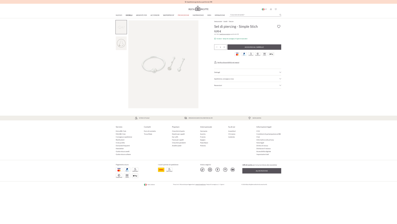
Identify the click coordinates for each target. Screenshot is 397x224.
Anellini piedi (176, 146)
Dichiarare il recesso (263, 148)
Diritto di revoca (262, 146)
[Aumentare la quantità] (224, 47)
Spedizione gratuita (224, 34)
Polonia (203, 146)
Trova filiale (148, 134)
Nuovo (119, 15)
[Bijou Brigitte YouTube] (232, 170)
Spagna (202, 140)
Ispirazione (220, 15)
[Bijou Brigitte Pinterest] (225, 170)
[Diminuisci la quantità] (216, 47)
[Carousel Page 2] (121, 43)
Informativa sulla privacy (265, 140)
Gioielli (129, 15)
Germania (203, 131)
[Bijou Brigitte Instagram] (210, 170)
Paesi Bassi (204, 143)
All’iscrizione (262, 171)
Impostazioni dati (262, 154)
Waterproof (168, 15)
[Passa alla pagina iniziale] (198, 8)
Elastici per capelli (178, 134)
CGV (258, 131)
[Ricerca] (280, 14)
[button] (270, 9)
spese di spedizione (200, 184)
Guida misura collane (123, 154)
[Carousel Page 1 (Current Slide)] (121, 27)
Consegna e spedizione (124, 137)
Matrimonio (198, 15)
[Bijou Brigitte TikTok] (202, 170)
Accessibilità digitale (263, 151)
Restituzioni (120, 140)
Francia (202, 137)
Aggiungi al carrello (254, 47)
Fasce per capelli (178, 140)
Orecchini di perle (178, 131)
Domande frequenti (123, 146)
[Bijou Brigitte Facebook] (217, 170)
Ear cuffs (175, 137)
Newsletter (120, 148)
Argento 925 (141, 15)
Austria (202, 134)
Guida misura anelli (122, 151)
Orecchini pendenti (179, 143)
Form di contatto (150, 131)
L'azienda (231, 137)
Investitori (232, 131)
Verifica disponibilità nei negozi (228, 62)
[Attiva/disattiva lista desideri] (278, 26)
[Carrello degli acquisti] (280, 9)
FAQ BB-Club (121, 134)
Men (209, 15)
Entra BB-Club (121, 131)
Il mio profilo (120, 143)
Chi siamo (231, 134)
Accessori (155, 15)
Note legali (260, 143)
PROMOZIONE (183, 15)
